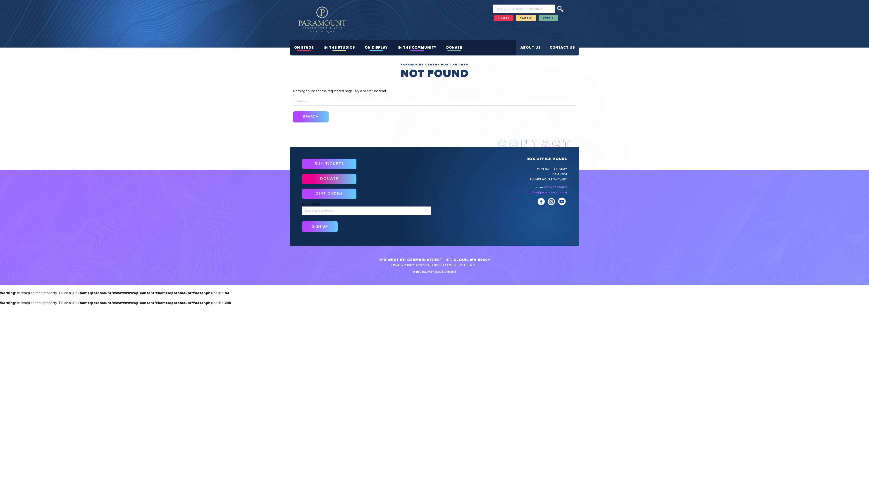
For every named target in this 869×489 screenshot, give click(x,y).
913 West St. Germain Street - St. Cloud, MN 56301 (434, 260)
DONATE (548, 18)
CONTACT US (562, 47)
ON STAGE (304, 47)
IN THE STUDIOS (339, 47)
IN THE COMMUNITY (417, 47)
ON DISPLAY (376, 47)
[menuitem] (304, 47)
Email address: (312, 203)
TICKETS (503, 18)
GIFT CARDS (329, 194)
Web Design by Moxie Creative (434, 272)
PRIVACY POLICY (403, 265)
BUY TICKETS (329, 164)
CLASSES (526, 18)
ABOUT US (530, 47)
